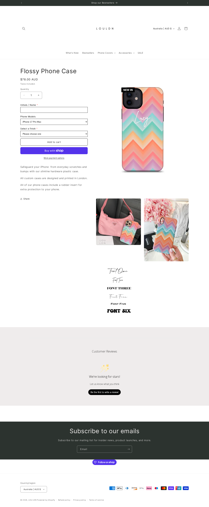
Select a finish (28, 128)
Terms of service (96, 500)
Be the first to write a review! (104, 392)
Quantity (24, 89)
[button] (23, 28)
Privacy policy (79, 500)
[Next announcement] (187, 3)
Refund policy (64, 500)
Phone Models (27, 116)
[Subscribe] (128, 449)
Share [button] (26, 198)
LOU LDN (32, 500)
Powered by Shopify (46, 500)
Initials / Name (28, 105)
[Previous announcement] (21, 3)
